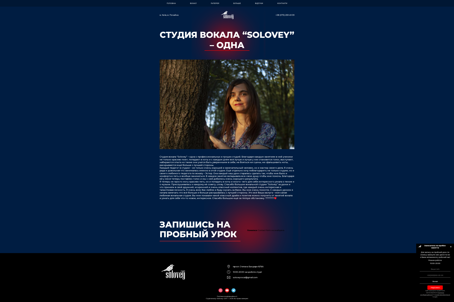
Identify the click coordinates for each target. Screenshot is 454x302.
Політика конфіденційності (227, 296)
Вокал (193, 3)
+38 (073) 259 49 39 (285, 15)
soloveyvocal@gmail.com (245, 277)
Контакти (282, 3)
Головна (171, 3)
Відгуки (259, 3)
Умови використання (442, 295)
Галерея (215, 3)
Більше (237, 3)
